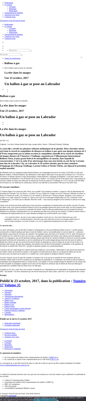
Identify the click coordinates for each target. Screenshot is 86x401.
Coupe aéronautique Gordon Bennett (17, 308)
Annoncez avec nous (11, 15)
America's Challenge (11, 298)
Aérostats (7, 292)
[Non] (58, 400)
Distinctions (13, 11)
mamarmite (12, 396)
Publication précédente (12, 323)
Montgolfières (9, 314)
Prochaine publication (12, 325)
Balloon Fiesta (9, 306)
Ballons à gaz (9, 304)
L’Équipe (12, 7)
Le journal (8, 5)
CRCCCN (54, 359)
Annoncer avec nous (11, 337)
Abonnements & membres (13, 13)
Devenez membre (10, 335)
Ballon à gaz (8, 300)
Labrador (7, 312)
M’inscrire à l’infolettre (12, 349)
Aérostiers (8, 294)
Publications (8, 3)
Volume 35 (12, 285)
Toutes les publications (12, 58)
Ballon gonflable (10, 302)
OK (36, 400)
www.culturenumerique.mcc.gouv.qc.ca (15, 365)
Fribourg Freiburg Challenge (14, 310)
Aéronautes (8, 290)
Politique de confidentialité (47, 400)
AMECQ (52, 357)
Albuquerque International (13, 296)
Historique (12, 9)
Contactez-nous (9, 17)
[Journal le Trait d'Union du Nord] (12, 21)
